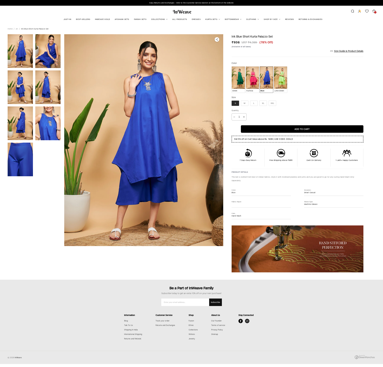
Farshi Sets (140, 19)
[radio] (238, 79)
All (17, 29)
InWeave (18, 358)
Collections (158, 19)
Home (10, 29)
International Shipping (133, 334)
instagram (247, 321)
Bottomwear (232, 19)
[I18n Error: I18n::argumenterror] (20, 51)
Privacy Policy (217, 330)
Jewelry (192, 339)
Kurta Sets (211, 19)
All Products (179, 19)
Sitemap (214, 334)
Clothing (251, 19)
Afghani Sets (122, 19)
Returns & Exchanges (310, 19)
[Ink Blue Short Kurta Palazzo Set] (143, 140)
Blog (126, 321)
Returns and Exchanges (165, 325)
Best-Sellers (83, 19)
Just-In (67, 19)
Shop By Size (271, 19)
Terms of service (218, 325)
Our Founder (216, 321)
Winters (192, 334)
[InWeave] (182, 12)
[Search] (350, 12)
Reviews (289, 19)
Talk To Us (128, 325)
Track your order (163, 321)
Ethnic (191, 325)
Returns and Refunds (132, 339)
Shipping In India (131, 330)
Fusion (191, 321)
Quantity (235, 110)
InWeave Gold (102, 19)
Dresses (196, 19)
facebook (240, 321)
